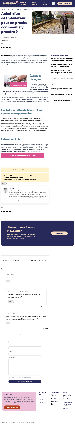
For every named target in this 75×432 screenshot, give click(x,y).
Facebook (55, 395)
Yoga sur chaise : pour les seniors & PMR (61, 84)
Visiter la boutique (12, 407)
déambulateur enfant (38, 296)
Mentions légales (16, 422)
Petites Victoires (42, 399)
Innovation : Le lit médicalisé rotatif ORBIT (62, 100)
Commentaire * (11, 357)
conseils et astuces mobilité (17, 170)
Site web (10, 351)
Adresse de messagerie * (13, 345)
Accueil (3, 9)
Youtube (55, 404)
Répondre (45, 286)
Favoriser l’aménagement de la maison (14, 177)
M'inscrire (59, 233)
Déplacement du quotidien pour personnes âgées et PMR (18, 175)
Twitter (54, 398)
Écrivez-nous (65, 408)
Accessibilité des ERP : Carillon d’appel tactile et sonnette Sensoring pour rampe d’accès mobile (61, 72)
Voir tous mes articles (14, 201)
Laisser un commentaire (25, 381)
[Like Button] (3, 183)
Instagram (55, 401)
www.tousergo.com (64, 3)
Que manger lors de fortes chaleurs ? (40, 260)
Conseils (40, 397)
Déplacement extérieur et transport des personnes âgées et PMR (20, 179)
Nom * (9, 339)
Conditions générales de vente (27, 422)
